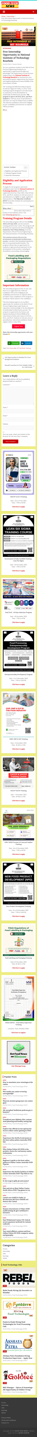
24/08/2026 (7, 1155)
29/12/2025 (7, 1360)
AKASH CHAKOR (23, 1433)
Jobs (4, 1253)
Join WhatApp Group (18, 1066)
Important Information (12, 175)
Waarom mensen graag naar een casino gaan (18, 1102)
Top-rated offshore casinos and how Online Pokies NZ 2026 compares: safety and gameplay (18, 1233)
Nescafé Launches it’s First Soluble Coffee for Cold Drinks (18, 366)
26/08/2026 (7, 1086)
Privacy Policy (6, 1418)
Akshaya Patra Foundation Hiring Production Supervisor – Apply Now (17, 1357)
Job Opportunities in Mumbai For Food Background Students (18, 358)
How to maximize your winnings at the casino (18, 1083)
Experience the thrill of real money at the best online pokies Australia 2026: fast (17, 1140)
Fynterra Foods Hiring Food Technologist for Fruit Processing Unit (16, 1324)
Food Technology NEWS (20, 1086)
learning (5, 1256)
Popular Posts (10, 1077)
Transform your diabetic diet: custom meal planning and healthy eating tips (17, 1120)
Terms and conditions (8, 1420)
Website (5, 424)
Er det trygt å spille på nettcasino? (16, 1181)
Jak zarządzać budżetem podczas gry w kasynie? (18, 1111)
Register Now (18, 326)
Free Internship (11, 348)
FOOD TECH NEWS (21, 1431)
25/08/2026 (7, 1114)
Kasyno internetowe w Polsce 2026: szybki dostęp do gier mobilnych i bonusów (16, 1211)
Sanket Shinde (17, 64)
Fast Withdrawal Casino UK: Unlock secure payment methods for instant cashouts (17, 1222)
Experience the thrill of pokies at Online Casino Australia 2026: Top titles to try (18, 1173)
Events (5, 1249)
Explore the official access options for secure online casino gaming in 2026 (17, 1130)
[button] (25, 168)
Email (5, 416)
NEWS (4, 1080)
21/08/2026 (7, 1226)
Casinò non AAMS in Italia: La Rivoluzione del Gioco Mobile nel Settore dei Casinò (15, 1199)
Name (5, 407)
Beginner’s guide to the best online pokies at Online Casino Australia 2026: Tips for (18, 1162)
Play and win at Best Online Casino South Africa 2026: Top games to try (16, 1189)
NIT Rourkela (21, 348)
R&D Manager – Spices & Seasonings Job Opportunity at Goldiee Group (18, 1388)
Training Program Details (13, 173)
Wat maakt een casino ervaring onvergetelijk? (15, 1092)
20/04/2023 (7, 64)
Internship (7, 48)
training (28, 348)
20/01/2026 (7, 1295)
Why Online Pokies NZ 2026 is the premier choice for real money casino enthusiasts (17, 1151)
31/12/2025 (6, 1329)
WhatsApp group (11, 215)
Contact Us (5, 1423)
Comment (6, 385)
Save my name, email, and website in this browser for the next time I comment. (16, 435)
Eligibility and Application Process (16, 171)
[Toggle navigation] (3, 12)
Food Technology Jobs (12, 1265)
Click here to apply (18, 571)
